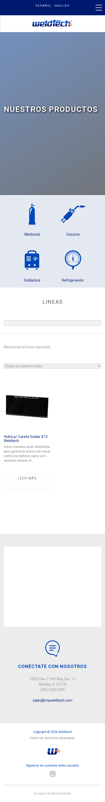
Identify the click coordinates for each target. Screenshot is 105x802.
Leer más (27, 478)
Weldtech (53, 24)
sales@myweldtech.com (52, 700)
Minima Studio (61, 793)
